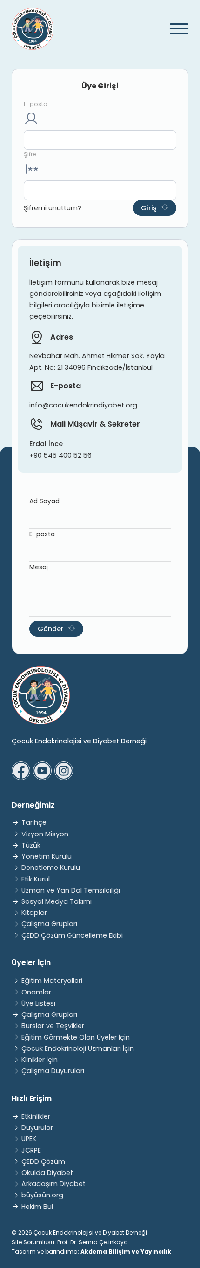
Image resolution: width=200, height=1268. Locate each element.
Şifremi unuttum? (52, 208)
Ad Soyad (44, 501)
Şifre (30, 154)
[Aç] (175, 28)
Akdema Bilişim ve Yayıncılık (125, 1251)
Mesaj (38, 567)
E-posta (35, 104)
